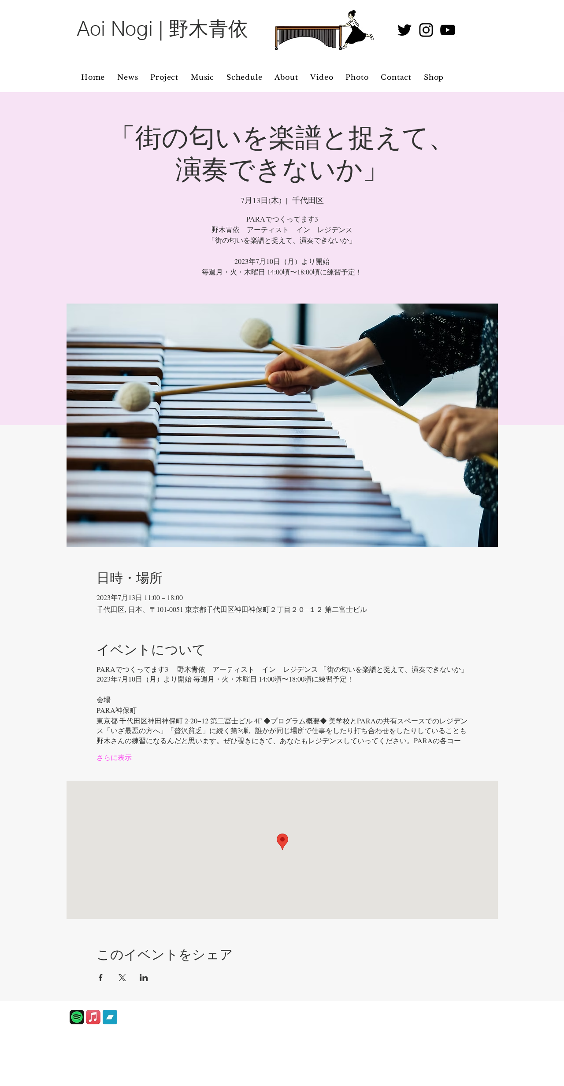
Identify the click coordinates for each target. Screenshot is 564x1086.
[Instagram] (426, 30)
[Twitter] (404, 30)
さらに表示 (114, 757)
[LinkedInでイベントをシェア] (144, 977)
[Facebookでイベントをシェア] (100, 977)
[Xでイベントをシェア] (122, 977)
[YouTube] (447, 30)
